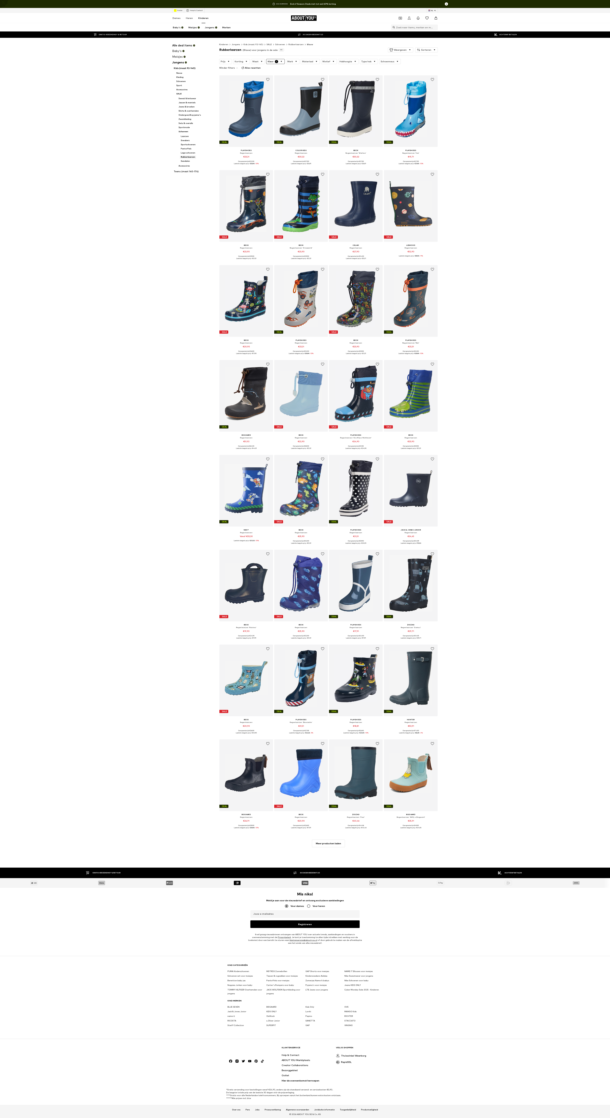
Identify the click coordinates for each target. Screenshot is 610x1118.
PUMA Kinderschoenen (238, 971)
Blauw (310, 44)
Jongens (236, 44)
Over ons (236, 1110)
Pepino (308, 1016)
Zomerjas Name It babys (317, 980)
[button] (400, 49)
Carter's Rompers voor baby (280, 985)
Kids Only (309, 1007)
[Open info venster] (446, 4)
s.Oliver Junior (273, 1020)
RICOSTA (231, 1020)
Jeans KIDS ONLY (352, 985)
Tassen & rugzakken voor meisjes (282, 976)
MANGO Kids (350, 1011)
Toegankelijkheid (348, 1110)
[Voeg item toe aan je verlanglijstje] (268, 80)
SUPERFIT (271, 1025)
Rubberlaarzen (296, 44)
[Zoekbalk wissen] (435, 27)
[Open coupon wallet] (400, 18)
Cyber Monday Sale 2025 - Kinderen (361, 990)
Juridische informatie (324, 1110)
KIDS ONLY (271, 1011)
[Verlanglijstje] (427, 18)
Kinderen (203, 18)
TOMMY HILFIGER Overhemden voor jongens (244, 992)
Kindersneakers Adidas (316, 976)
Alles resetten (253, 67)
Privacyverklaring (273, 1110)
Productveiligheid (369, 1110)
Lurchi (308, 1011)
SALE (269, 44)
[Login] (409, 18)
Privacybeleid (284, 937)
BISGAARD (271, 1007)
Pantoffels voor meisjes (277, 980)
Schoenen (280, 44)
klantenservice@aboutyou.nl (303, 940)
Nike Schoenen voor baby (356, 980)
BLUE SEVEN (233, 1007)
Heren (189, 18)
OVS (346, 1007)
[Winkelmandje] (436, 18)
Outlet (179, 10)
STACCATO (350, 1020)
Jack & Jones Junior (236, 1011)
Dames (176, 18)
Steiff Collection (235, 1025)
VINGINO (348, 1025)
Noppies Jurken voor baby (239, 985)
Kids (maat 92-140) (253, 44)
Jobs (257, 1110)
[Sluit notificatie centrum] (418, 18)
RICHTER (348, 1016)
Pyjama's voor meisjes (316, 985)
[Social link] (231, 1061)
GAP (307, 1025)
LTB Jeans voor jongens (316, 990)
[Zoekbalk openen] (393, 27)
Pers (248, 1110)
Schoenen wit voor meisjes (240, 976)
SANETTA (310, 1020)
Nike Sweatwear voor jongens (358, 976)
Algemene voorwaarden (297, 1110)
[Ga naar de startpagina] (244, 1049)
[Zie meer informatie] (246, 166)
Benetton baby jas (236, 980)
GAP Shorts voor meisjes (317, 971)
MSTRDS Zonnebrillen (276, 971)
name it (231, 1016)
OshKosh (270, 1016)
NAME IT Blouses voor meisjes (358, 971)
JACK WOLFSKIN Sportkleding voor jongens (283, 992)
